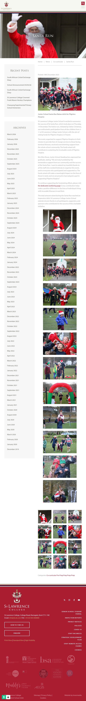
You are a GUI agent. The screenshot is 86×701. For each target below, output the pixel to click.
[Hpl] (29, 659)
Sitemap (37, 695)
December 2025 (13, 149)
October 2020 (12, 410)
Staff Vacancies (75, 633)
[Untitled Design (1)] (39, 685)
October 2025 (12, 159)
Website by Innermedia (73, 695)
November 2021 (13, 380)
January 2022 (12, 370)
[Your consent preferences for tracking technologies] (8, 697)
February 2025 (12, 198)
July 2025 (10, 173)
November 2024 (13, 213)
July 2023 (10, 292)
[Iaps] (12, 659)
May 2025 (10, 183)
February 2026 (12, 139)
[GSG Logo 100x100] (57, 673)
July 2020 (10, 420)
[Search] (83, 3)
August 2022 (11, 336)
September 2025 (13, 164)
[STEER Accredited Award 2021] (71, 659)
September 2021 (13, 390)
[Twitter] (64, 600)
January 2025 (12, 203)
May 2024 (10, 242)
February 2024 (12, 257)
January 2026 (12, 144)
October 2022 (12, 326)
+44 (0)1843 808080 (31, 618)
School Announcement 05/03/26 (19, 85)
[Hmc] (12, 673)
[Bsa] (52, 659)
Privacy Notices (75, 622)
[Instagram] (69, 600)
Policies (78, 626)
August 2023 (11, 287)
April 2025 (11, 188)
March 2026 (11, 134)
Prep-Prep (71, 575)
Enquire (17, 633)
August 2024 (11, 228)
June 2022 (11, 346)
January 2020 (12, 444)
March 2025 (11, 193)
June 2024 (11, 237)
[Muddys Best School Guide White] (18, 685)
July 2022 (10, 341)
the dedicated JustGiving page (49, 186)
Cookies (78, 650)
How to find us (17, 625)
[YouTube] (79, 600)
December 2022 (13, 316)
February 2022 (12, 365)
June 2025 (11, 178)
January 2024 (12, 262)
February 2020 (12, 439)
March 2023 (11, 311)
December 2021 (13, 375)
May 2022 (10, 351)
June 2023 (11, 297)
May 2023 (10, 301)
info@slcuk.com (15, 618)
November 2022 (13, 321)
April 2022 (11, 356)
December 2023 (13, 267)
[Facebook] (74, 600)
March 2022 (11, 361)
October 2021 (12, 385)
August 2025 (11, 169)
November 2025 (13, 154)
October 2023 (12, 277)
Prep (65, 575)
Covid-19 (78, 630)
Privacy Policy (46, 695)
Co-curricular (51, 575)
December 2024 (13, 208)
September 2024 (13, 223)
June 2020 (11, 424)
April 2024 (11, 247)
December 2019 (13, 449)
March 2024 (11, 252)
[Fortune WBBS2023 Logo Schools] (43, 673)
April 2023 (11, 306)
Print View (8, 640)
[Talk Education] (70, 673)
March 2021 (11, 400)
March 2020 (11, 434)
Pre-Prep (60, 575)
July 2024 (10, 233)
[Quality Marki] (29, 673)
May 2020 (10, 429)
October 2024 (12, 218)
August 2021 (11, 395)
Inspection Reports (73, 618)
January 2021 (12, 405)
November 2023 (13, 272)
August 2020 (11, 415)
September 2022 (13, 331)
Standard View (18, 640)
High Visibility (30, 640)
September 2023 (13, 282)
